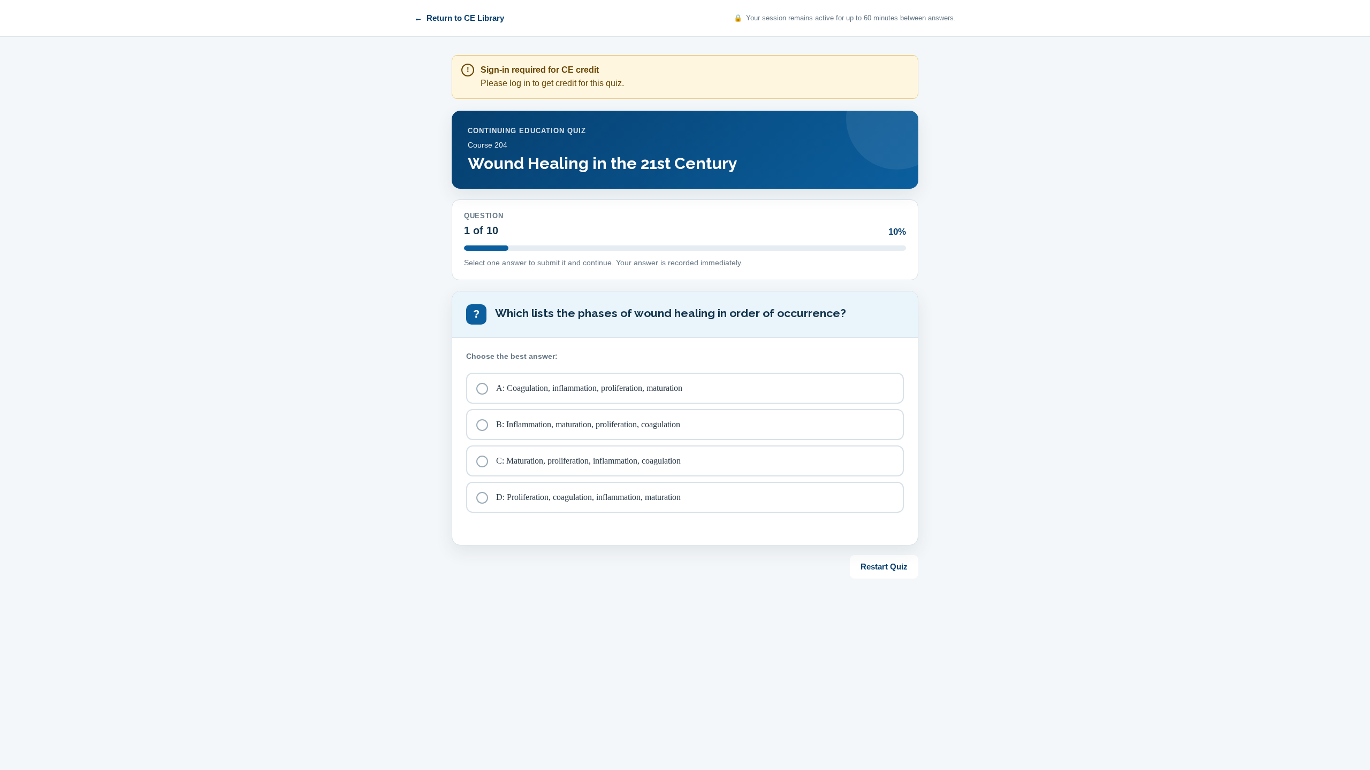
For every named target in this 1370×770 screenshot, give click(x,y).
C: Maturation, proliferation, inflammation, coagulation (588, 460)
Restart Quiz (884, 566)
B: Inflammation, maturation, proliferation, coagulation (588, 424)
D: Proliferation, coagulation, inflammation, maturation (588, 497)
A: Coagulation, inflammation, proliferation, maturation (589, 387)
